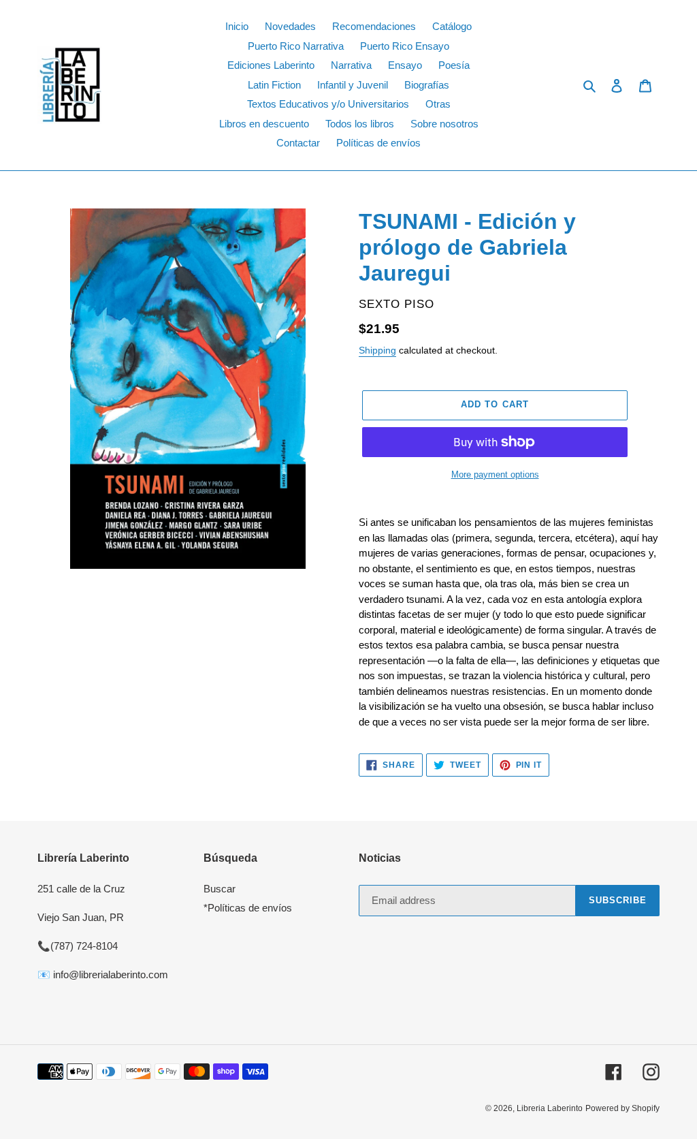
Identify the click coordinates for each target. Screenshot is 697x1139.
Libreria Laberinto (550, 1108)
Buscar (220, 888)
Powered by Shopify (622, 1108)
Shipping (377, 350)
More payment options (495, 474)
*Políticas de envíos (248, 908)
